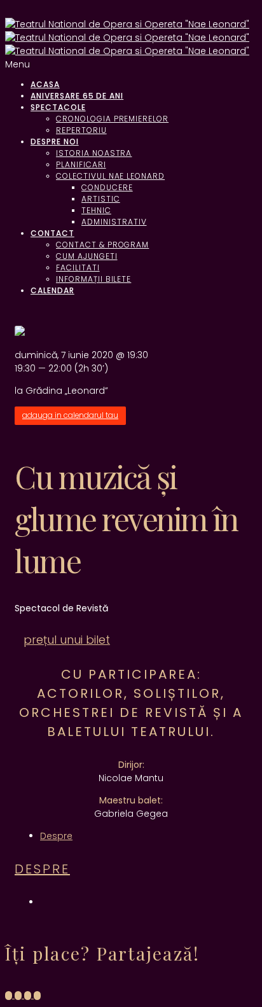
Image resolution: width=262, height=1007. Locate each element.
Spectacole (58, 107)
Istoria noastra (94, 153)
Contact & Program (102, 244)
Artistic (100, 198)
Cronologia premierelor (112, 118)
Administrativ (113, 221)
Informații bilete (93, 279)
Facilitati (78, 267)
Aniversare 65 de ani (77, 95)
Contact (52, 233)
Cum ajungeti (87, 256)
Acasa (45, 84)
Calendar (52, 290)
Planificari (81, 164)
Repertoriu (81, 130)
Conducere (107, 187)
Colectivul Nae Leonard (110, 175)
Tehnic (96, 210)
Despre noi (55, 141)
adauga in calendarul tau (70, 415)
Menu (17, 64)
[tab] (56, 836)
